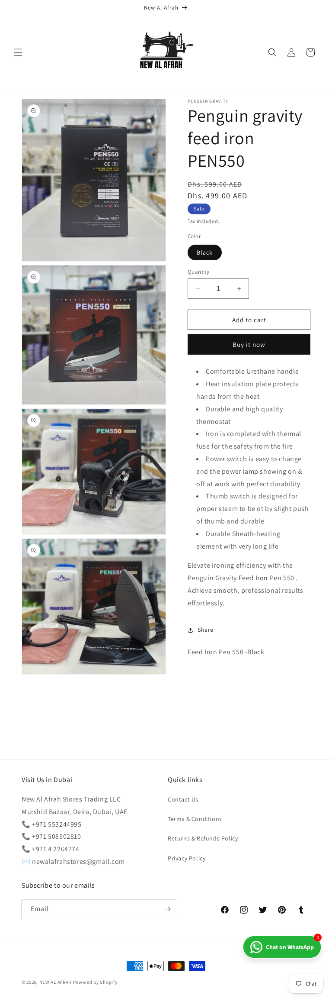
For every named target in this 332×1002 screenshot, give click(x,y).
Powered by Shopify (95, 982)
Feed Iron (253, 577)
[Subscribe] (167, 909)
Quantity (198, 271)
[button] (18, 52)
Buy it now (249, 344)
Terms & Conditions (195, 819)
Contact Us (183, 799)
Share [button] (206, 630)
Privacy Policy (186, 858)
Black (205, 252)
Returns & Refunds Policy (203, 838)
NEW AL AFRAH (55, 982)
